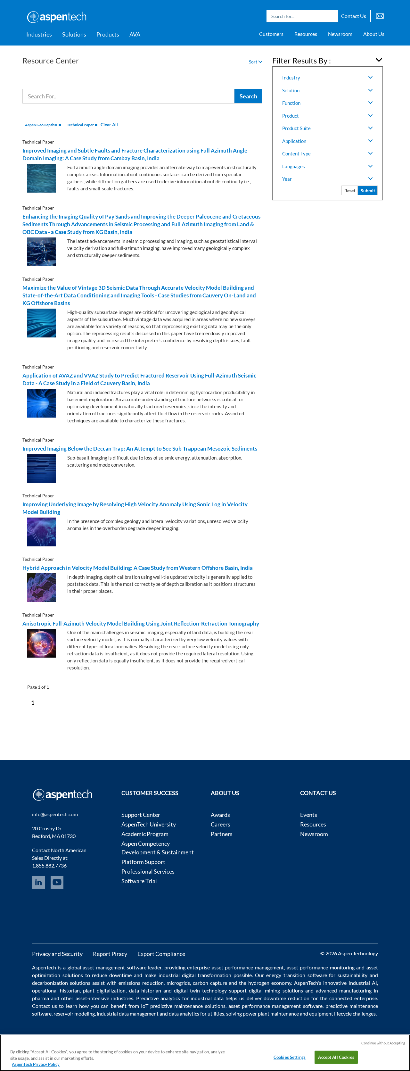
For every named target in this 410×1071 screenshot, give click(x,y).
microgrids (178, 983)
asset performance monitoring (321, 967)
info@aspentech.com (55, 814)
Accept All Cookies (336, 1056)
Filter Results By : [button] (301, 60)
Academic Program (144, 833)
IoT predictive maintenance (172, 1006)
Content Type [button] (296, 153)
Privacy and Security (57, 953)
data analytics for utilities (196, 1013)
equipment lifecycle (330, 1013)
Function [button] (291, 103)
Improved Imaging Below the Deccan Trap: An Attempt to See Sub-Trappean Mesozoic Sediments (139, 448)
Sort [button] (253, 61)
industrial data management (128, 1013)
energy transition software (296, 975)
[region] (205, 1052)
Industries (39, 34)
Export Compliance (161, 953)
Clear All (109, 124)
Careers (220, 824)
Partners (222, 833)
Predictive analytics (158, 998)
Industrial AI (362, 983)
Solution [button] (290, 90)
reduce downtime (112, 975)
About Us (373, 34)
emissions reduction (141, 983)
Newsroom (340, 34)
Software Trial (139, 880)
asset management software (114, 967)
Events (308, 814)
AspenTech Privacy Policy (36, 1064)
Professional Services (148, 871)
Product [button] (290, 116)
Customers (271, 34)
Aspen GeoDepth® (41, 124)
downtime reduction (286, 998)
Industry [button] (291, 77)
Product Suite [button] (296, 128)
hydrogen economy (269, 983)
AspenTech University (148, 824)
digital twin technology (200, 990)
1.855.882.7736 (49, 865)
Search (331, 16)
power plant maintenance (271, 1013)
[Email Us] (380, 15)
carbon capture (210, 983)
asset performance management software (275, 1006)
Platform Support (143, 861)
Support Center (140, 814)
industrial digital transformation (195, 975)
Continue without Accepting (383, 1043)
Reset (349, 190)
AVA (134, 34)
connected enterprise (353, 998)
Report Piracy (110, 953)
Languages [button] (293, 166)
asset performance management (248, 967)
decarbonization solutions (61, 983)
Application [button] (294, 141)
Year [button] (287, 179)
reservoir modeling (74, 1013)
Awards (220, 814)
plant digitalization (104, 990)
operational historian (56, 990)
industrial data (207, 998)
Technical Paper (80, 124)
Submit (368, 190)
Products (107, 34)
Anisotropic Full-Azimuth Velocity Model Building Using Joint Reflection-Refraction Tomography (140, 623)
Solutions (74, 34)
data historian (145, 990)
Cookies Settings (290, 1056)
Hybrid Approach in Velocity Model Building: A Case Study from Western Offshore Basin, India (137, 567)
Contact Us (353, 16)
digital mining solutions (276, 990)
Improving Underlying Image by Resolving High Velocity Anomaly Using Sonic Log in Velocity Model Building (135, 508)
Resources (305, 34)
